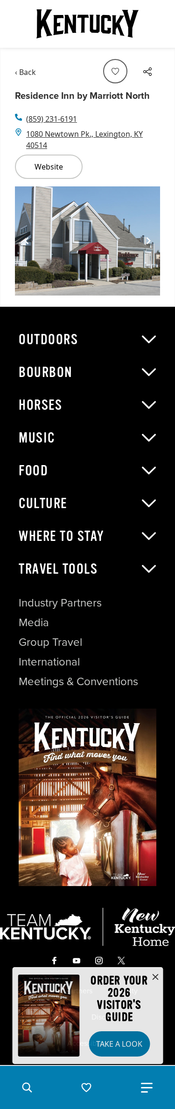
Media (34, 622)
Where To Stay (62, 536)
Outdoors (48, 339)
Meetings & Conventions (78, 681)
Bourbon (46, 372)
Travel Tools (58, 569)
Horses (40, 405)
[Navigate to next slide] (148, 241)
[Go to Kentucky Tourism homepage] (87, 23)
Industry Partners (60, 602)
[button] (27, 1087)
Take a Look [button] (119, 1044)
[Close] (155, 977)
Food (33, 470)
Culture (43, 503)
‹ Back (25, 72)
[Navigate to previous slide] (27, 241)
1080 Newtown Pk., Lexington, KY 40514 (84, 139)
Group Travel (50, 642)
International (49, 661)
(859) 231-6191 (51, 119)
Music (37, 437)
